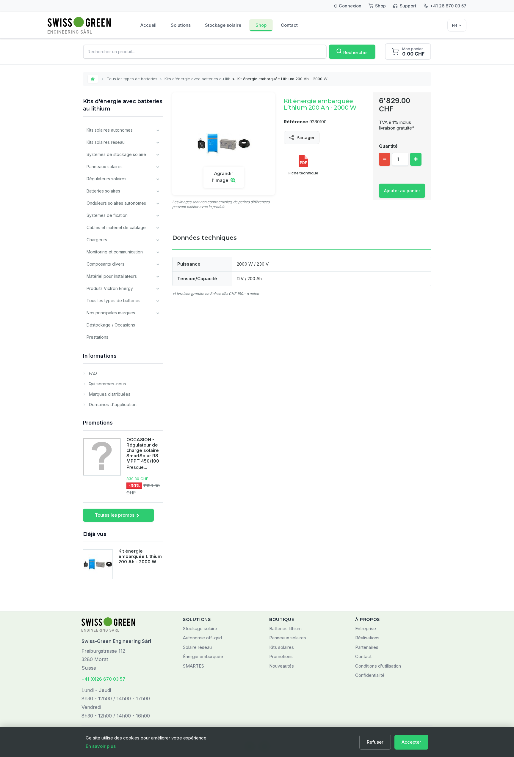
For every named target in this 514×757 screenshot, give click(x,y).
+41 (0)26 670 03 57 (103, 679)
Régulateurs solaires (106, 178)
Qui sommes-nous (106, 384)
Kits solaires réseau (106, 142)
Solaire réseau (197, 647)
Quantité (388, 146)
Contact (289, 25)
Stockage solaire (223, 25)
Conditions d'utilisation (378, 666)
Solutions (181, 25)
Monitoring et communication (115, 251)
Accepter (411, 742)
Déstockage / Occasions (111, 324)
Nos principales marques (111, 312)
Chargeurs (97, 239)
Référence (296, 121)
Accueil (148, 25)
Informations (100, 356)
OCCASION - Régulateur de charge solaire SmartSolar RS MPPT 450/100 (142, 450)
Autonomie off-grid (202, 638)
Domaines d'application (112, 404)
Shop (261, 25)
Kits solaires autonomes (110, 130)
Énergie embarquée (203, 656)
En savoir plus (101, 746)
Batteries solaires (103, 190)
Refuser (375, 742)
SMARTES (193, 666)
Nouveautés (281, 666)
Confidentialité (370, 675)
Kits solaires (281, 647)
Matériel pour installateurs (112, 276)
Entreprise (365, 628)
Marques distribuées (109, 394)
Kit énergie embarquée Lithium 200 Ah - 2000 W (140, 556)
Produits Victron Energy (110, 288)
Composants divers (105, 263)
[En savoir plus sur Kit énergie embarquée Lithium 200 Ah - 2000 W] (98, 564)
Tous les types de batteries (132, 78)
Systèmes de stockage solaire (116, 154)
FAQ (92, 373)
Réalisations (367, 638)
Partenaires (366, 647)
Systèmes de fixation (107, 215)
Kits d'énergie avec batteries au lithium (197, 78)
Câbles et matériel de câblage (116, 227)
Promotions (98, 422)
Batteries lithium (285, 628)
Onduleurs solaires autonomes (116, 203)
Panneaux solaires (105, 166)
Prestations (97, 337)
